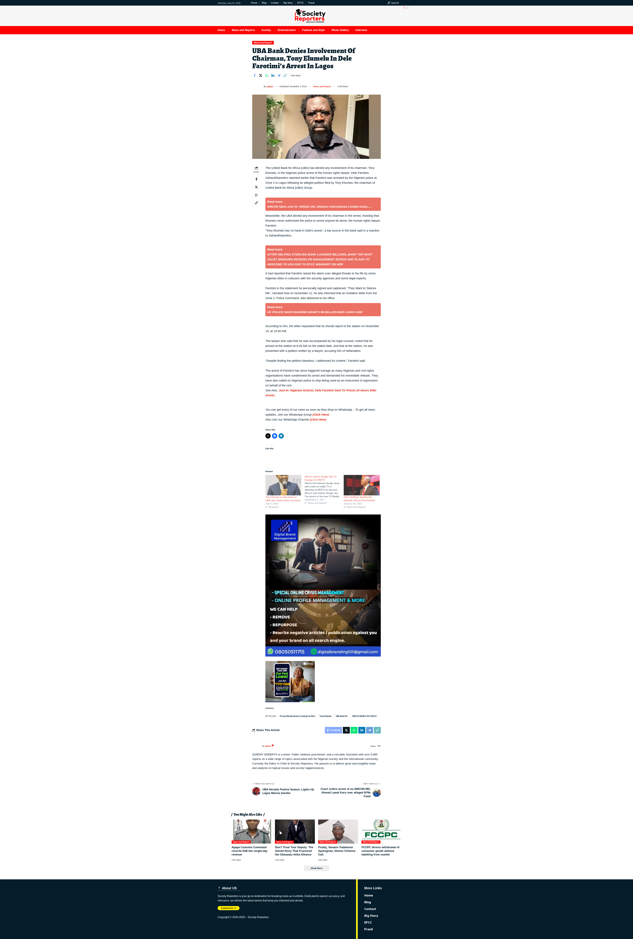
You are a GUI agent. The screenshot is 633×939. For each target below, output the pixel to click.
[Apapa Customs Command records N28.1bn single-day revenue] (252, 832)
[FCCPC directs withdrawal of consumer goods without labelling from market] (382, 832)
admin (270, 86)
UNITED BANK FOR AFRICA (364, 716)
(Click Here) (321, 414)
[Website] (379, 746)
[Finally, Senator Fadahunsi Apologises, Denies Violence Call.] (338, 832)
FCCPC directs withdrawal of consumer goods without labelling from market (380, 851)
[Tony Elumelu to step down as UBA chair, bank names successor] (283, 485)
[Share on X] (260, 75)
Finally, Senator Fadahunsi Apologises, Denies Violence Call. (336, 851)
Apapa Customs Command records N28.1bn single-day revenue (249, 851)
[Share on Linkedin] (273, 75)
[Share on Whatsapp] (266, 75)
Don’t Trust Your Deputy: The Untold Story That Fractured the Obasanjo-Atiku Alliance (294, 851)
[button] (393, 3)
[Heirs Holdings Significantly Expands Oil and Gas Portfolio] (362, 485)
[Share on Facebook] (254, 75)
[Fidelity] (290, 681)
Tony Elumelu (325, 716)
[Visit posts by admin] (257, 86)
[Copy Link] (285, 75)
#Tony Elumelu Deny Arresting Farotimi (297, 716)
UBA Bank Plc (342, 716)
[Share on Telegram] (279, 75)
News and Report (263, 42)
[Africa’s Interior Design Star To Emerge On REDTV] (324, 490)
